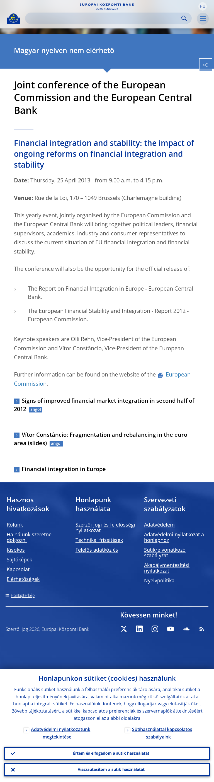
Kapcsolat (18, 569)
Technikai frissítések (99, 540)
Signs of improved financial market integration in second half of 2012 (104, 405)
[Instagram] (155, 629)
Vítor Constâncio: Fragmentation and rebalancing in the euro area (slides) (100, 439)
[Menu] (203, 19)
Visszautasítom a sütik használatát (111, 770)
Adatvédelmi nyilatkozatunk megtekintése (60, 734)
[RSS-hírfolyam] (201, 629)
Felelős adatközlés (97, 550)
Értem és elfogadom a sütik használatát (111, 754)
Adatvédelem (159, 525)
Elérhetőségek (23, 579)
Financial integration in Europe (64, 469)
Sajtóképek (19, 560)
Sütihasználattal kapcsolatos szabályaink (162, 734)
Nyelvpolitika (159, 580)
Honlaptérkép (23, 596)
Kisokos (16, 550)
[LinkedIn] (139, 629)
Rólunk (15, 525)
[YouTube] (170, 629)
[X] (123, 629)
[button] (202, 6)
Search (184, 18)
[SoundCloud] (186, 629)
